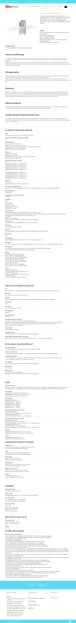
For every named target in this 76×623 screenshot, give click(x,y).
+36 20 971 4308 (32, 601)
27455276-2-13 (31, 608)
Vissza (32, 585)
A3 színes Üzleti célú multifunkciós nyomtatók (16, 606)
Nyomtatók (46, 6)
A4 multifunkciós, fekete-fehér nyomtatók (15, 605)
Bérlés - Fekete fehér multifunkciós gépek (15, 613)
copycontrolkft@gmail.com (13, 1)
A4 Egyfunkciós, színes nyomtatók (14, 603)
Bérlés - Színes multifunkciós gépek (14, 615)
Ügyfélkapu (60, 6)
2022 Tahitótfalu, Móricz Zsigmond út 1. (37, 598)
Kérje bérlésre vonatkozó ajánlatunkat (33, 6)
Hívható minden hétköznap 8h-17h (58, 1)
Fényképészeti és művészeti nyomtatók (15, 612)
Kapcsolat (53, 6)
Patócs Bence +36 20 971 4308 (35, 1)
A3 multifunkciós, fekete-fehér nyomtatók (15, 610)
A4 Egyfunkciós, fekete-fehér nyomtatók (15, 601)
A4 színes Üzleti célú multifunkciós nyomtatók (16, 608)
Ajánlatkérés (42, 585)
